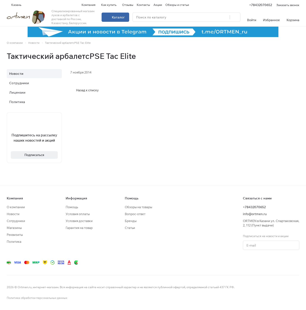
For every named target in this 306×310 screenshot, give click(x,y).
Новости (16, 73)
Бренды (130, 221)
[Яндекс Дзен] (271, 262)
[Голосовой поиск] (225, 17)
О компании (16, 207)
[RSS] (297, 56)
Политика (17, 102)
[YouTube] (255, 262)
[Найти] (235, 17)
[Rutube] (280, 262)
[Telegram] (246, 262)
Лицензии (17, 92)
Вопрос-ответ (135, 214)
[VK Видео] (288, 262)
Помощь (72, 207)
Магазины (14, 228)
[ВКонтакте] (238, 262)
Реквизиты (15, 235)
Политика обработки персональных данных (37, 298)
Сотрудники (19, 83)
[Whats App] (263, 262)
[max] (296, 262)
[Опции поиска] (216, 17)
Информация (76, 198)
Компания (15, 198)
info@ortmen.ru (255, 214)
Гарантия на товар (79, 228)
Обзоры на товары (138, 207)
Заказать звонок (287, 5)
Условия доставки (79, 221)
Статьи (130, 228)
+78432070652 (260, 5)
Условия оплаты (78, 214)
